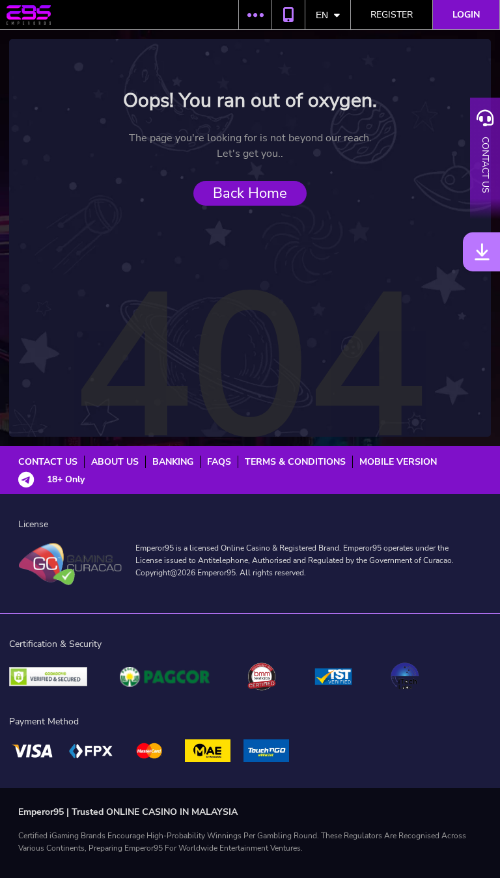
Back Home (250, 193)
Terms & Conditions (295, 462)
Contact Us (47, 462)
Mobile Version (398, 462)
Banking (172, 462)
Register (391, 14)
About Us (115, 462)
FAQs (219, 462)
